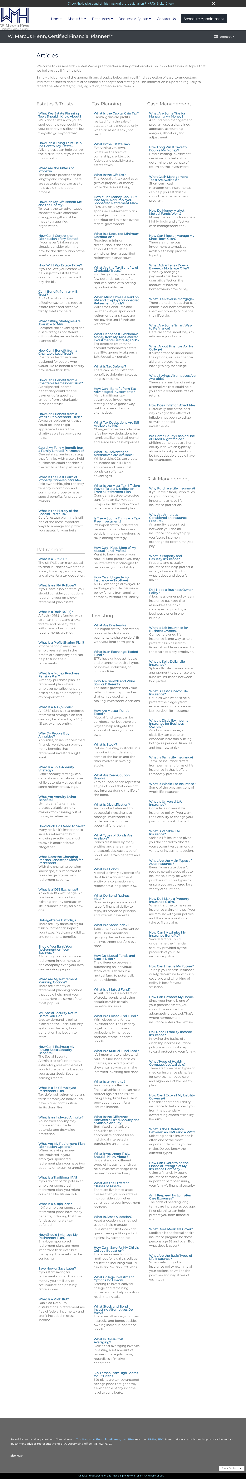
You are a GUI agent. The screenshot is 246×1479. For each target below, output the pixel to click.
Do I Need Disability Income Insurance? (170, 1033)
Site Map (16, 1455)
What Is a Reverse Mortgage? (171, 299)
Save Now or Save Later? (57, 1268)
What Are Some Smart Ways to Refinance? (171, 327)
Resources (101, 19)
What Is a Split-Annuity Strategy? (56, 768)
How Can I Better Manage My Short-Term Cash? (171, 237)
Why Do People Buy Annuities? (53, 735)
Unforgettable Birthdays (57, 920)
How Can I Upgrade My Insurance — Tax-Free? (111, 578)
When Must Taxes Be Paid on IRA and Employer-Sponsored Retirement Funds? (117, 300)
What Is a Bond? (106, 869)
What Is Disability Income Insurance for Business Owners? (169, 723)
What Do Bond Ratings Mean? (112, 897)
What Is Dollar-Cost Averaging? (109, 1340)
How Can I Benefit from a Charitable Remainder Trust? (60, 381)
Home (56, 19)
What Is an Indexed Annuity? (61, 1117)
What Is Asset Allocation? (113, 1217)
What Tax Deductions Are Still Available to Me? (117, 424)
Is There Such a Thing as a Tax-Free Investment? (117, 519)
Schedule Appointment (204, 19)
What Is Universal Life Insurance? (165, 803)
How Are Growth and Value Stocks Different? (114, 682)
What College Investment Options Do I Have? (114, 1278)
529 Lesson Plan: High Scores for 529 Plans (116, 1374)
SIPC (160, 1439)
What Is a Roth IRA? (53, 1299)
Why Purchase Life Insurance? (172, 488)
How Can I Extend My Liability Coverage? (172, 1096)
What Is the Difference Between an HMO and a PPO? (172, 1130)
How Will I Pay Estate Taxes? (60, 265)
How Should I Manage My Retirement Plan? (58, 1236)
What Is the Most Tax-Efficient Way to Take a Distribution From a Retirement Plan (117, 489)
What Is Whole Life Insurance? (172, 784)
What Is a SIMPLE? (52, 559)
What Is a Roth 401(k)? (55, 612)
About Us (75, 19)
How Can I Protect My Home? (171, 997)
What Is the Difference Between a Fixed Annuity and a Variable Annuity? (117, 1120)
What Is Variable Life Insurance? (164, 832)
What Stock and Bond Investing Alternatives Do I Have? (114, 1309)
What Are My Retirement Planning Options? (57, 980)
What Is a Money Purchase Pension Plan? (58, 674)
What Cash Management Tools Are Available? (168, 178)
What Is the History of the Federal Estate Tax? (58, 512)
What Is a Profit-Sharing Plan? (61, 642)
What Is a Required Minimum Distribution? (116, 235)
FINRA (152, 1439)
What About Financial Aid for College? (171, 347)
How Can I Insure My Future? (171, 966)
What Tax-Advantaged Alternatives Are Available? (114, 453)
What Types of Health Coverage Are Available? (167, 1063)
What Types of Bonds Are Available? (113, 836)
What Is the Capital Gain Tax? (116, 113)
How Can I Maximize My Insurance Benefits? (167, 934)
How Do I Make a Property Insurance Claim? (169, 900)
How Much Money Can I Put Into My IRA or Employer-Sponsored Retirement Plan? (116, 200)
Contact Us (166, 19)
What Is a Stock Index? (111, 925)
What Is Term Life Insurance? (171, 757)
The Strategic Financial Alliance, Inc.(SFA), (105, 1439)
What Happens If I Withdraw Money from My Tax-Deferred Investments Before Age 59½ (116, 337)
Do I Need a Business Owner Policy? (171, 591)
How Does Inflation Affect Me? (172, 405)
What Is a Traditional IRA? (57, 1177)
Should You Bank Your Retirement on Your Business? (55, 949)
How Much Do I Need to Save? (61, 826)
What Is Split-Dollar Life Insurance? (167, 663)
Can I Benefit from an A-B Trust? (58, 293)
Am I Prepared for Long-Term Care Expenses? (171, 1196)
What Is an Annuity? (109, 1081)
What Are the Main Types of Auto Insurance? (170, 862)
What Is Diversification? (112, 804)
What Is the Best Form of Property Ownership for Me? (59, 478)
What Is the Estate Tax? (112, 144)
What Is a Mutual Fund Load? (116, 1051)
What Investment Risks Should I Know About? (112, 1155)
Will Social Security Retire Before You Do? (57, 1014)
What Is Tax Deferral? (110, 366)
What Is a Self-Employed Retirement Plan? (57, 1089)
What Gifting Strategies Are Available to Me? (59, 322)
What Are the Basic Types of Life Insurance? (170, 1257)
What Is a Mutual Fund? (112, 989)
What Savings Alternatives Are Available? (172, 377)
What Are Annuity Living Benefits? (57, 798)
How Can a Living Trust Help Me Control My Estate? (60, 144)
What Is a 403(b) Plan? (55, 707)
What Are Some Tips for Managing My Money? (167, 115)
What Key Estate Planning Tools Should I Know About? (59, 115)
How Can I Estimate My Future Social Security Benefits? (56, 1050)
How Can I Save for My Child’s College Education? (116, 1249)
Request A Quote (133, 19)
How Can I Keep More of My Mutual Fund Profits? (115, 549)
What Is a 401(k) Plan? (55, 1204)
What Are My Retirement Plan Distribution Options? (61, 1145)
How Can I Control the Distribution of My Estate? (58, 237)
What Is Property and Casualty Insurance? (165, 557)
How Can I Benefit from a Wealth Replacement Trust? (60, 415)
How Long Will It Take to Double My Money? (168, 148)
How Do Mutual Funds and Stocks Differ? (114, 957)
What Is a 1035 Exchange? (58, 889)
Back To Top (230, 1468)
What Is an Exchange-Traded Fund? (116, 653)
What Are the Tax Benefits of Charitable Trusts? (116, 269)
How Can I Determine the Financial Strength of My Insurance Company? (169, 1166)
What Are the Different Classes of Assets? (111, 1184)
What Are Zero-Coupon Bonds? (112, 776)
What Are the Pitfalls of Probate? (56, 169)
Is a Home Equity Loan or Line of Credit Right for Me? (172, 437)
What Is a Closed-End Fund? (116, 1016)
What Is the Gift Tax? (110, 175)
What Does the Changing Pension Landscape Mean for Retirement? (60, 860)
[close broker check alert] (213, 3)
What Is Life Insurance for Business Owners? (168, 629)
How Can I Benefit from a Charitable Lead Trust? (57, 352)
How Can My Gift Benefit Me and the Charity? (60, 203)
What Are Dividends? (110, 625)
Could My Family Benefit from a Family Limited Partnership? (61, 449)
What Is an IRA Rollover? (57, 585)
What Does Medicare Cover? (171, 1229)
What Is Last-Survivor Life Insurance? (168, 692)
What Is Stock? (105, 744)
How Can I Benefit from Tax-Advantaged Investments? (115, 390)
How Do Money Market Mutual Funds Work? (166, 212)
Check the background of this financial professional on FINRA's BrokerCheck (121, 3)
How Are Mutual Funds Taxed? (111, 712)
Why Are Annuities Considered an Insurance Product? (168, 518)
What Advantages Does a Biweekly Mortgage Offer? (169, 266)
